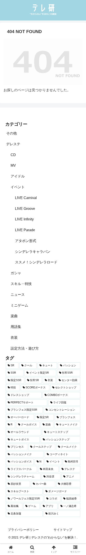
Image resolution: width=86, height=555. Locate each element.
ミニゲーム (19, 305)
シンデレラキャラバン (32, 251)
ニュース (18, 294)
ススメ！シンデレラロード (36, 262)
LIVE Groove (25, 208)
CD (13, 155)
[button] (77, 427)
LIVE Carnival (26, 198)
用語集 (16, 327)
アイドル (18, 176)
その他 (11, 133)
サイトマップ (63, 529)
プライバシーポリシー (23, 529)
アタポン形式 (25, 241)
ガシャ (16, 273)
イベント (18, 187)
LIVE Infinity (24, 219)
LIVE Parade (25, 230)
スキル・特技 (21, 284)
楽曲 (14, 316)
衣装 (14, 337)
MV (13, 165)
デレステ (13, 144)
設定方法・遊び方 (25, 348)
